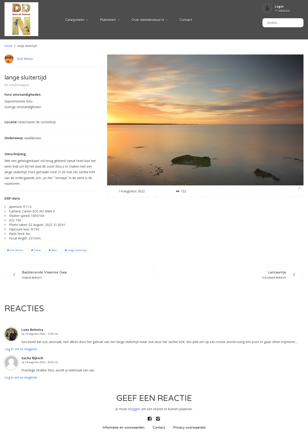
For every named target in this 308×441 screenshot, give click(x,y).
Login (279, 6)
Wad (54, 250)
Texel (37, 250)
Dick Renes (25, 59)
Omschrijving (15, 154)
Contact (186, 20)
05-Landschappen (17, 85)
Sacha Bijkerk (32, 358)
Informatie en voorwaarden (123, 427)
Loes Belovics (32, 329)
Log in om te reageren (21, 349)
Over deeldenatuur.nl (148, 20)
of (282, 10)
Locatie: (11, 122)
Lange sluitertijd (77, 250)
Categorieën (74, 20)
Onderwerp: (14, 138)
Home (8, 46)
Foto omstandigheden (23, 94)
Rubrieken (108, 20)
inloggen (134, 409)
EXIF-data (12, 198)
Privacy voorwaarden (189, 427)
